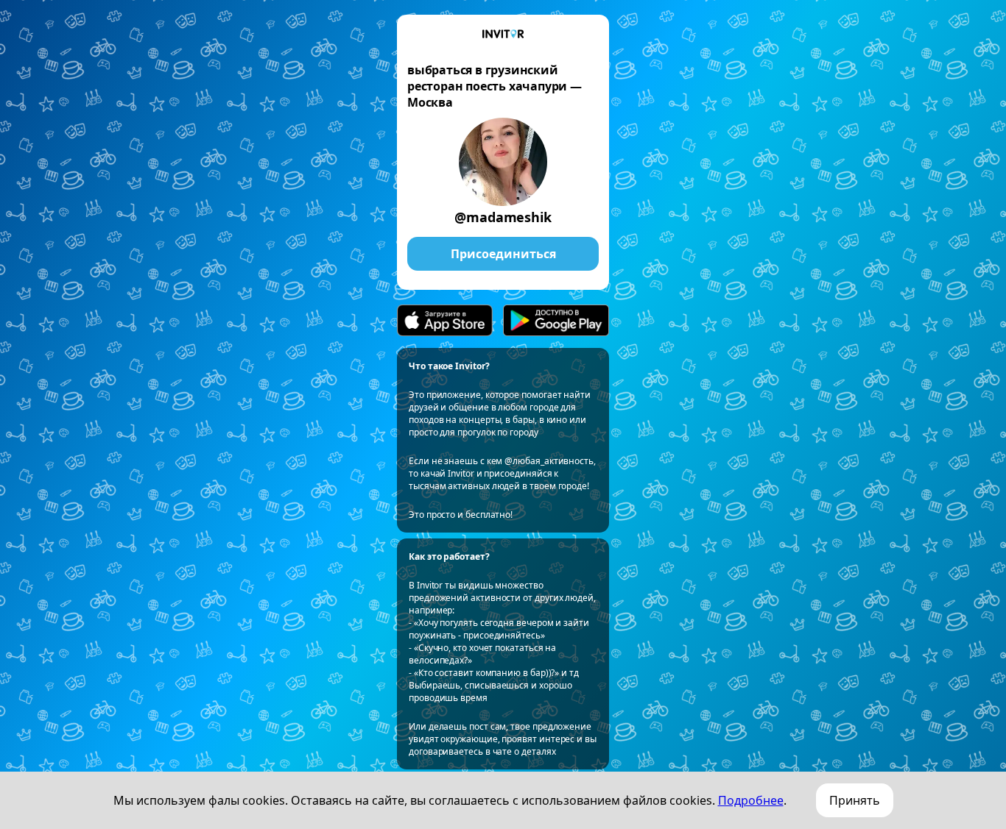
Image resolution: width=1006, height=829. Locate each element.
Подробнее (751, 800)
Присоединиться (503, 254)
